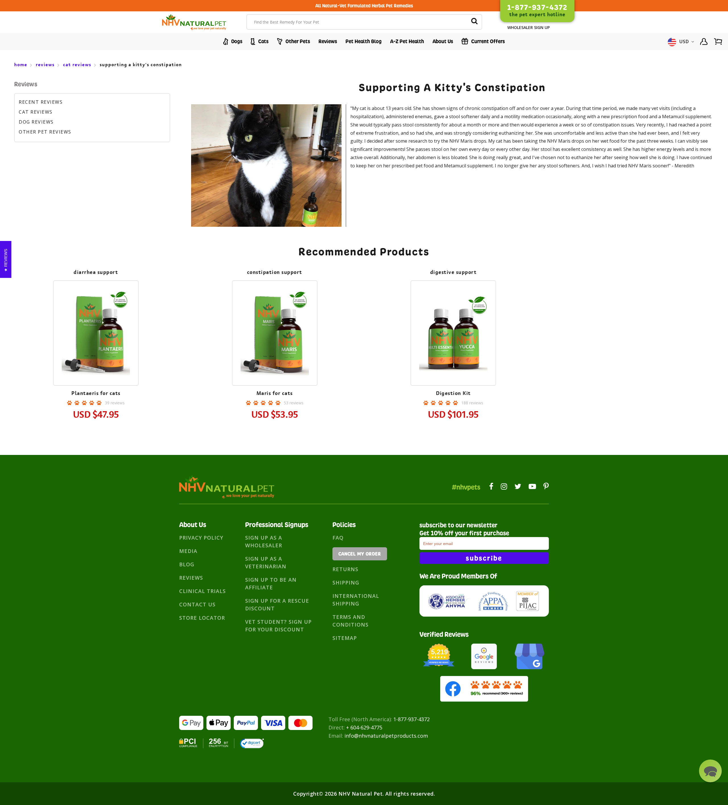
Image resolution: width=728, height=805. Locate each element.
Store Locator (202, 617)
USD (684, 41)
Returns (345, 569)
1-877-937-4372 (411, 719)
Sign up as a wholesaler (263, 541)
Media (188, 551)
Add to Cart (96, 349)
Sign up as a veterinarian (265, 562)
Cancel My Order (359, 554)
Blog (186, 564)
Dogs (236, 41)
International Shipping (355, 599)
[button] (710, 771)
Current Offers (487, 41)
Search (474, 22)
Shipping (345, 582)
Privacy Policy (201, 537)
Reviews (327, 41)
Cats (262, 41)
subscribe (484, 558)
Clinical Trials (202, 591)
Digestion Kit (453, 393)
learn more (96, 334)
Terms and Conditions (350, 620)
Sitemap (344, 638)
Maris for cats (275, 393)
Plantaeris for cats (96, 393)
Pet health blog (364, 41)
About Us (443, 41)
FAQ (338, 537)
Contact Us (197, 604)
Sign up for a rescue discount (277, 604)
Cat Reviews (36, 112)
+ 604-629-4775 (364, 727)
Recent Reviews (41, 102)
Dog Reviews (36, 122)
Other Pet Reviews (45, 132)
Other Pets (297, 41)
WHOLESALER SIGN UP (528, 27)
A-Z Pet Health (407, 41)
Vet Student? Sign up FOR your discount (278, 625)
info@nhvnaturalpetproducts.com (386, 735)
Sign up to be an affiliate (271, 583)
